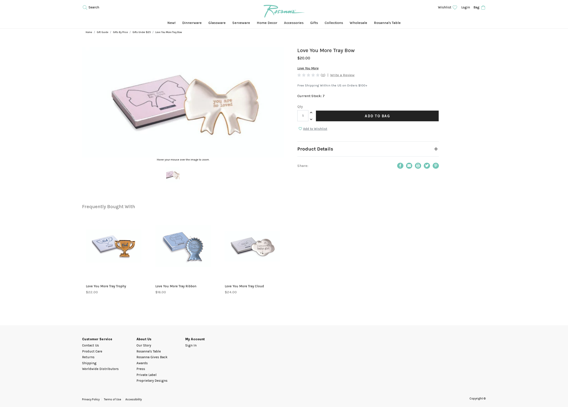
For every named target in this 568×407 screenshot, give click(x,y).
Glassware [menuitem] (217, 23)
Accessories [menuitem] (294, 23)
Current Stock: (311, 96)
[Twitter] (427, 166)
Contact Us (90, 345)
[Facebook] (400, 166)
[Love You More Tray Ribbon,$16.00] (183, 246)
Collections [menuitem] (334, 23)
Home (89, 32)
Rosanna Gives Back (152, 357)
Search (93, 7)
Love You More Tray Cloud (244, 286)
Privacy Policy (91, 399)
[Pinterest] (436, 166)
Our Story (143, 345)
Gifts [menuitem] (314, 23)
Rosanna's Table (148, 351)
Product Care (92, 351)
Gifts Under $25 (141, 32)
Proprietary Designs (152, 381)
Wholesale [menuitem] (358, 23)
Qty (300, 106)
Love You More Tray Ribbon (175, 286)
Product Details (315, 149)
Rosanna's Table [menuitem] (387, 23)
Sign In (191, 345)
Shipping (89, 363)
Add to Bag (377, 116)
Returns (88, 357)
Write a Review (342, 75)
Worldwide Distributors (100, 369)
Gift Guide (102, 32)
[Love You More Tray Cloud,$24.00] (252, 246)
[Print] (418, 166)
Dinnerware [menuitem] (192, 23)
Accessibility (133, 399)
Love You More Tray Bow (168, 32)
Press (140, 369)
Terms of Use (112, 399)
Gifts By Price (120, 32)
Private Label (146, 375)
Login (465, 7)
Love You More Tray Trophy (106, 286)
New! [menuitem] (171, 23)
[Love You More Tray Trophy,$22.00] (113, 246)
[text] (308, 75)
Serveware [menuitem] (241, 23)
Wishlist (445, 7)
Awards (142, 363)
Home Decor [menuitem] (267, 23)
